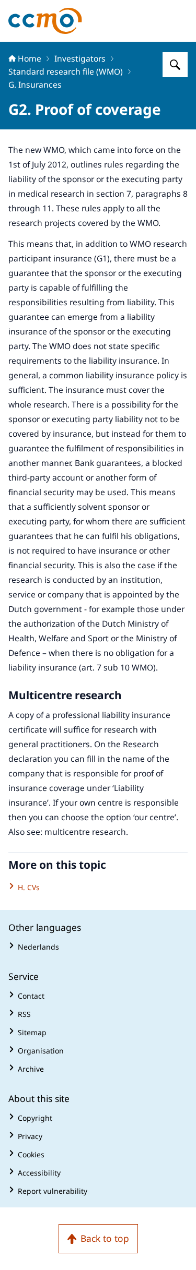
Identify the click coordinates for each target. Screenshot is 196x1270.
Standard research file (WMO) (65, 71)
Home (29, 58)
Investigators (80, 58)
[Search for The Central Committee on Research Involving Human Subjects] (175, 64)
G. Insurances (35, 84)
